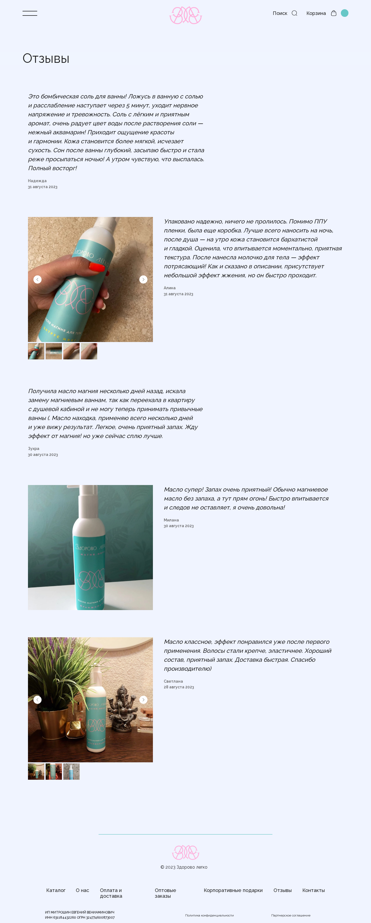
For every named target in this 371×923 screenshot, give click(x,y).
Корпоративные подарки (233, 890)
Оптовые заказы (165, 893)
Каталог (55, 890)
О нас (82, 890)
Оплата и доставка (111, 893)
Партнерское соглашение (290, 915)
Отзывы (282, 890)
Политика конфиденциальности (209, 915)
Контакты (313, 890)
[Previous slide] (37, 279)
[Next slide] (143, 279)
